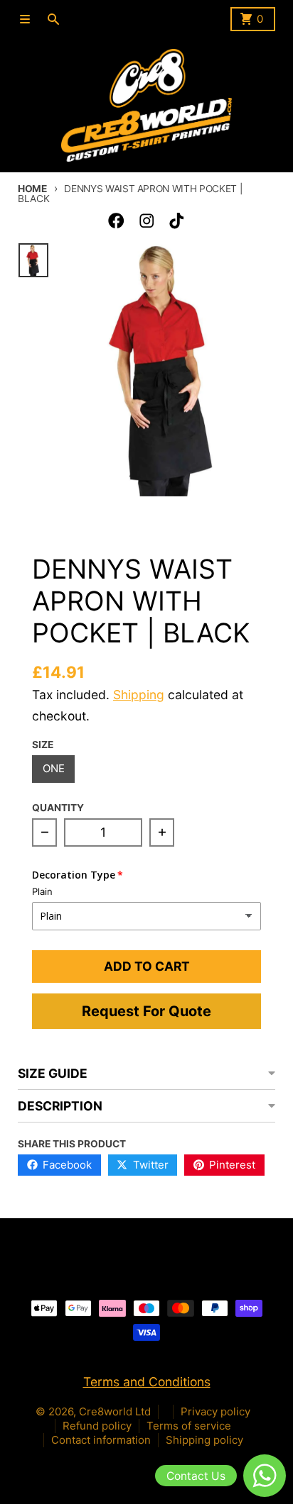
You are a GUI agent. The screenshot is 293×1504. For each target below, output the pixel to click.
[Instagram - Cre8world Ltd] (147, 221)
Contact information (101, 1440)
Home (32, 188)
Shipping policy (204, 1440)
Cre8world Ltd (115, 1411)
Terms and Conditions (147, 1381)
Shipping (138, 694)
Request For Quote (146, 1011)
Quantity (58, 807)
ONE (54, 768)
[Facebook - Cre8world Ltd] (116, 221)
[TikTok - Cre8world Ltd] (176, 221)
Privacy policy (215, 1411)
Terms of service (188, 1425)
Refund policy (97, 1425)
